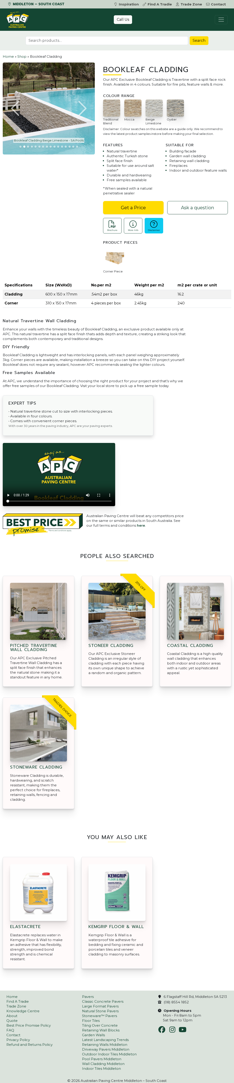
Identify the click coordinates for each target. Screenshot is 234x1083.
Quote (12, 1020)
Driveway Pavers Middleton (105, 1049)
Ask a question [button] (197, 207)
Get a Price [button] (133, 207)
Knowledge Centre (23, 1011)
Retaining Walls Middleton (104, 1044)
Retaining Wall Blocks (101, 1030)
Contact (218, 4)
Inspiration (129, 4)
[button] (15, 108)
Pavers (88, 996)
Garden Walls (93, 1035)
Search (199, 40)
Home (8, 56)
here (141, 525)
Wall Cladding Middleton (103, 1064)
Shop (22, 56)
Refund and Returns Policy (29, 1044)
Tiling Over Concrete (100, 1025)
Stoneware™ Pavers (99, 1016)
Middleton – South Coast (38, 4)
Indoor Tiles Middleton (101, 1068)
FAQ (10, 1030)
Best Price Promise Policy (28, 1025)
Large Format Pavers (100, 1006)
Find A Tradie (160, 4)
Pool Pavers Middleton (101, 1059)
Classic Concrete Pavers (102, 1001)
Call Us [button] (123, 19)
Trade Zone (191, 4)
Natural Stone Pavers (100, 1011)
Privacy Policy (18, 1040)
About (11, 1016)
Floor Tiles (91, 1020)
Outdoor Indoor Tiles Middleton (109, 1054)
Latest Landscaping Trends (105, 1040)
